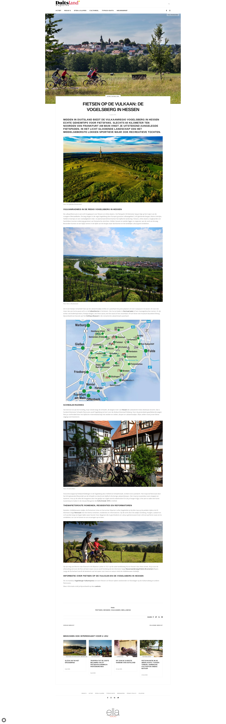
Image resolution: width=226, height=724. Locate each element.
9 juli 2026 (67, 669)
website (98, 586)
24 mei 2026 (119, 669)
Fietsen (113, 96)
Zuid (118, 96)
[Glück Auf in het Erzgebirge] (74, 648)
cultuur (68, 656)
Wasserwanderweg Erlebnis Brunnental (139, 569)
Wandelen (84, 656)
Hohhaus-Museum (92, 316)
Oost (78, 656)
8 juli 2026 (93, 673)
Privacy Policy (131, 693)
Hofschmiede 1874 (103, 501)
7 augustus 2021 (112, 114)
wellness (126, 610)
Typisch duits (110, 693)
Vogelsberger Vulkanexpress (84, 581)
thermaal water (128, 311)
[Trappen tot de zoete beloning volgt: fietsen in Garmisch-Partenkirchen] (100, 648)
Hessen (124, 410)
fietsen (98, 610)
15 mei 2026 (145, 675)
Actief (109, 96)
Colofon (141, 693)
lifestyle (120, 656)
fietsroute (77, 513)
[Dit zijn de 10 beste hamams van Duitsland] (125, 648)
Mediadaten (121, 693)
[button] (4, 720)
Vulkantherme (94, 311)
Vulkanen (116, 610)
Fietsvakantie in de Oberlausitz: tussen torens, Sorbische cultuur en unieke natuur (150, 664)
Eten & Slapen (99, 693)
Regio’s (84, 693)
